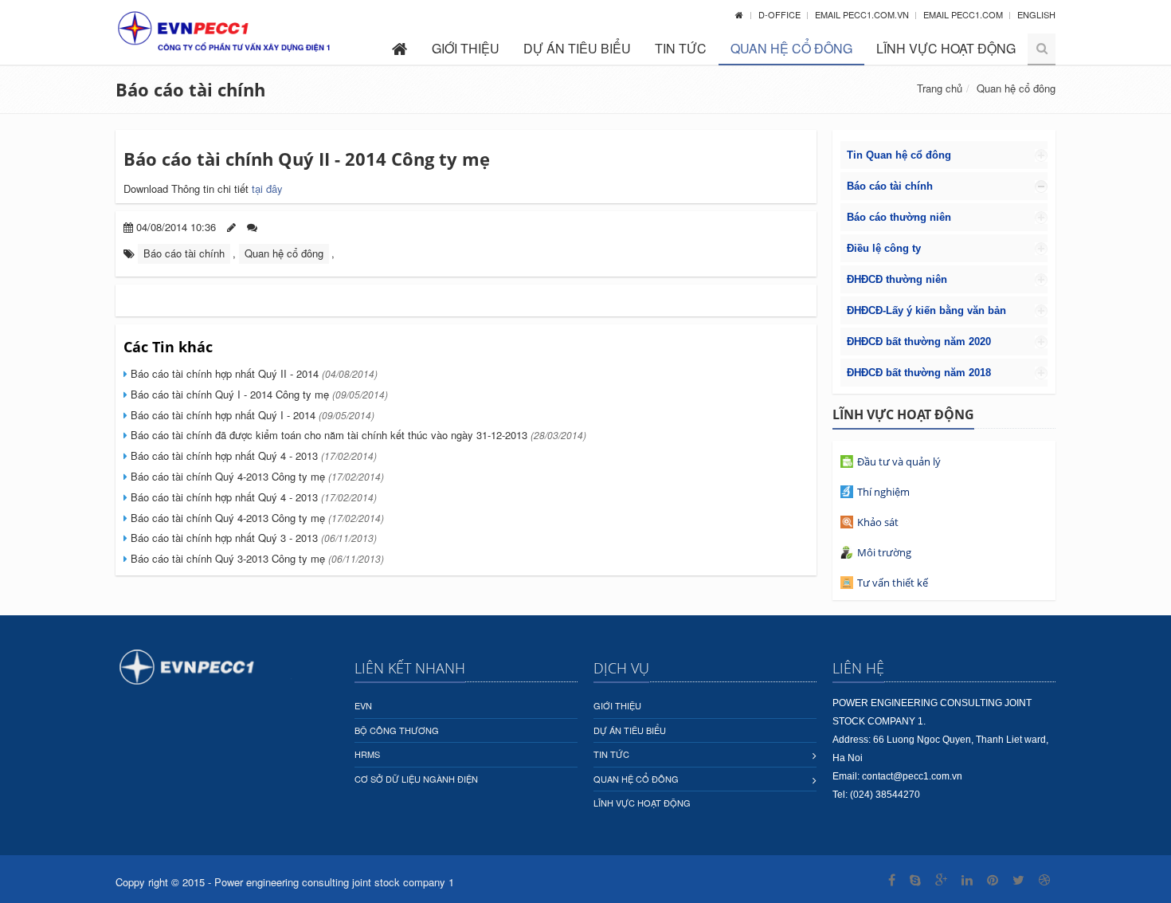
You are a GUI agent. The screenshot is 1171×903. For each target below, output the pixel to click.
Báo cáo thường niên (899, 217)
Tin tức (681, 48)
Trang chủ (939, 88)
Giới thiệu (465, 48)
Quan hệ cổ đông (791, 48)
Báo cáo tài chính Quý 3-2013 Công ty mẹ (255, 558)
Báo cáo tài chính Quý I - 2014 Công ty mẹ (257, 394)
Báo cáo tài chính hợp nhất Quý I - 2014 (250, 414)
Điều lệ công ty (884, 248)
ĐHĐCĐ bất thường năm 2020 (919, 341)
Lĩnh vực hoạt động (946, 48)
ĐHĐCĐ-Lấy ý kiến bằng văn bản (926, 310)
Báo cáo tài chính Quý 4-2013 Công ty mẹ (255, 476)
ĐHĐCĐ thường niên (897, 279)
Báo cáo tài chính (190, 89)
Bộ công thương (396, 730)
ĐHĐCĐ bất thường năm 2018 (919, 373)
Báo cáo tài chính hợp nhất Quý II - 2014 (252, 373)
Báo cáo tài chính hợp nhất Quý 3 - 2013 (252, 537)
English (1036, 14)
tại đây (267, 188)
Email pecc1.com (964, 14)
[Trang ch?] (739, 14)
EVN (363, 705)
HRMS (367, 754)
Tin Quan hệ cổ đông (899, 155)
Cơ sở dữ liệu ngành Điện (416, 778)
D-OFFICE (780, 14)
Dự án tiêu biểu (577, 48)
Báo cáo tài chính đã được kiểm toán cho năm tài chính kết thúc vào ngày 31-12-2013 (356, 434)
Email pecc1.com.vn (863, 14)
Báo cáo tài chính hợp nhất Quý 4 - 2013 (252, 455)
